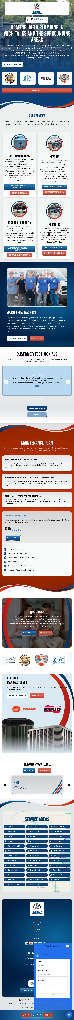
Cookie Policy (12, 1003)
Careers (37, 931)
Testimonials (37, 934)
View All (37, 415)
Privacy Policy (22, 1003)
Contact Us (37, 922)
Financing (37, 929)
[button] (6, 382)
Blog (37, 924)
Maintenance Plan (37, 927)
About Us (37, 920)
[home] (37, 9)
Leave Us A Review (37, 408)
